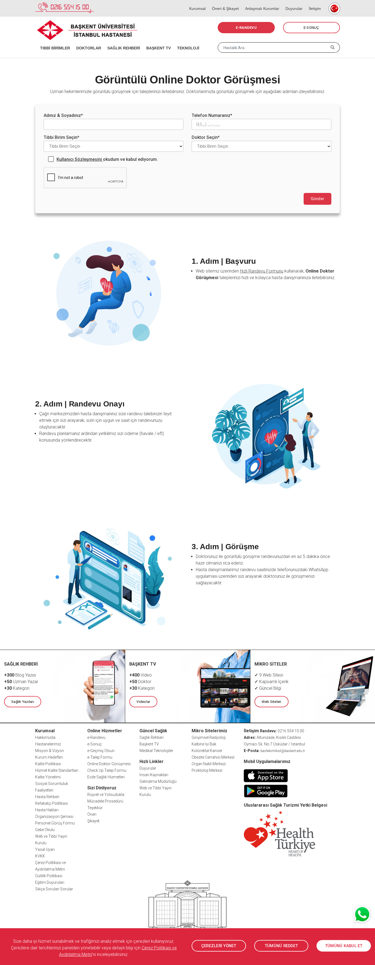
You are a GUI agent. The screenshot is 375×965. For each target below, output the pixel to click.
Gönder (317, 198)
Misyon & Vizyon (49, 750)
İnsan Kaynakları (153, 775)
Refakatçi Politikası (51, 803)
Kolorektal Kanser (207, 750)
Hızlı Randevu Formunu (261, 271)
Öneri (91, 814)
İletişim (313, 2)
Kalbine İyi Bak (204, 744)
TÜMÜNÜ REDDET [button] (281, 945)
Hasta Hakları (46, 810)
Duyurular (292, 2)
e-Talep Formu (99, 757)
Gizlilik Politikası (48, 876)
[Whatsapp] (362, 914)
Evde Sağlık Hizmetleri (106, 777)
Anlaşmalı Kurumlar (260, 2)
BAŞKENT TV (156, 41)
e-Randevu (96, 737)
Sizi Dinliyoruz (101, 787)
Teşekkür (95, 808)
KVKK (40, 856)
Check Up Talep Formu (106, 770)
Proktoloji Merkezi (207, 770)
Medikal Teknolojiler (156, 750)
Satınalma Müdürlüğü (158, 781)
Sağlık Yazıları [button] (22, 702)
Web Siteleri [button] (271, 702)
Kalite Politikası (48, 764)
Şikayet (93, 821)
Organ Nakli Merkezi (209, 764)
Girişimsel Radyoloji (209, 737)
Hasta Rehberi (47, 797)
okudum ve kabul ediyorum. (107, 159)
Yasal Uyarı (45, 849)
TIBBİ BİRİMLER (53, 41)
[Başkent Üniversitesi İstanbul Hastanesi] (187, 913)
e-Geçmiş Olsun (100, 750)
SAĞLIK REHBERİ (121, 41)
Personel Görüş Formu (55, 823)
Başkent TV (149, 744)
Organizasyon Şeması (54, 816)
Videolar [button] (143, 702)
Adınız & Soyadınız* (63, 115)
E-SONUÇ (311, 28)
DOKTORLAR (86, 41)
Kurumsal (195, 2)
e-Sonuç (94, 744)
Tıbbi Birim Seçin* (61, 137)
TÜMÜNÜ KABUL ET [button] (344, 945)
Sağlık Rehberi (151, 737)
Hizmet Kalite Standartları (56, 770)
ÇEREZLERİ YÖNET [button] (218, 945)
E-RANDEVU (246, 28)
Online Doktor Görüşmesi (109, 764)
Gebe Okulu (45, 829)
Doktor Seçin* (206, 137)
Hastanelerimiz (48, 744)
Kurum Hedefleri (49, 757)
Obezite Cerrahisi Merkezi (213, 757)
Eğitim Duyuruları (49, 882)
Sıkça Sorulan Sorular (54, 889)
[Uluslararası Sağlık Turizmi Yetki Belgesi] (279, 833)
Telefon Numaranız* (212, 115)
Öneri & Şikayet (223, 2)
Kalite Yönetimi (48, 777)
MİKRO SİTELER (270, 664)
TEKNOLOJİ (186, 41)
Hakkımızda (45, 737)
